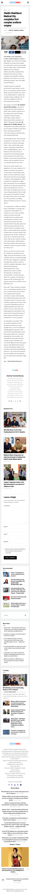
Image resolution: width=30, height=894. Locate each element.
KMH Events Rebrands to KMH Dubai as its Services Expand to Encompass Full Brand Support (14, 660)
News (9, 10)
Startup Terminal (10, 889)
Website (6, 541)
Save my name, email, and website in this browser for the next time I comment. (15, 550)
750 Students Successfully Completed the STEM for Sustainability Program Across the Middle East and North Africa (14, 654)
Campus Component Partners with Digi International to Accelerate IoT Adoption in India (14, 484)
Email (6, 534)
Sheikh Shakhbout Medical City (15, 361)
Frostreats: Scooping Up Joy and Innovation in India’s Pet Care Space (18, 732)
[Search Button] (25, 615)
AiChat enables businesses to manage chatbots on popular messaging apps (18, 605)
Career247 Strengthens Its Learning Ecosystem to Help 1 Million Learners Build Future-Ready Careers (15, 648)
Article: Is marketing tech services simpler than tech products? (17, 574)
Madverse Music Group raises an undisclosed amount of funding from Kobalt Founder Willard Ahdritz (14, 457)
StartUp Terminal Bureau (16, 30)
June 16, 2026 (7, 461)
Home (5, 10)
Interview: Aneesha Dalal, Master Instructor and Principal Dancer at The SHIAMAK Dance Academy (13, 870)
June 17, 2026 (7, 434)
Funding (7, 426)
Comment (7, 506)
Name (6, 526)
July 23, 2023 (8, 32)
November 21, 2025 (8, 488)
